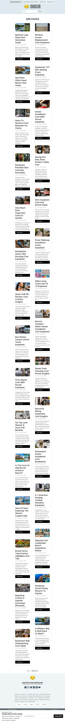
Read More (20, 58)
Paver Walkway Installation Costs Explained (42, 244)
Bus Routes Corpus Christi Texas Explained (22, 341)
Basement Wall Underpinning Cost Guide (22, 643)
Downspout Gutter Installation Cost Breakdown (40, 456)
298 (32, 671)
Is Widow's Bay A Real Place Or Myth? (42, 631)
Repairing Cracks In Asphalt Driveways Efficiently (20, 600)
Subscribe (58, 716)
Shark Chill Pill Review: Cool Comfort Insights (22, 298)
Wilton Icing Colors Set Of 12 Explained (41, 283)
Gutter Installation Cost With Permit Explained (40, 116)
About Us (43, 2)
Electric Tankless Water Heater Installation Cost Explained (42, 326)
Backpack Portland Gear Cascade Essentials (22, 169)
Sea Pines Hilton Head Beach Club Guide (20, 81)
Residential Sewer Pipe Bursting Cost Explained (21, 255)
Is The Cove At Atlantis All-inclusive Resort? (22, 469)
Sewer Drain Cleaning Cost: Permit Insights (42, 371)
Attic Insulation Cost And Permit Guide (42, 202)
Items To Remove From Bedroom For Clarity (22, 124)
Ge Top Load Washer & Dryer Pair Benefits (21, 426)
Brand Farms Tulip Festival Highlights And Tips (22, 555)
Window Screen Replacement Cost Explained (42, 39)
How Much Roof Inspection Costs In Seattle (20, 213)
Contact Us (51, 2)
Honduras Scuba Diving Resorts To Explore (41, 589)
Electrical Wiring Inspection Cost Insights (41, 412)
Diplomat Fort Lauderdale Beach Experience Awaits (41, 545)
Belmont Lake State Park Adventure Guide (21, 39)
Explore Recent (15, 2)
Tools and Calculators (30, 2)
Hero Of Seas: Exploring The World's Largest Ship (21, 512)
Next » (36, 671)
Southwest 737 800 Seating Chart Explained (42, 71)
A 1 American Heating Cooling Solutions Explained (41, 500)
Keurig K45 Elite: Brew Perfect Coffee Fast (42, 161)
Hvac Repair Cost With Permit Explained (21, 384)
